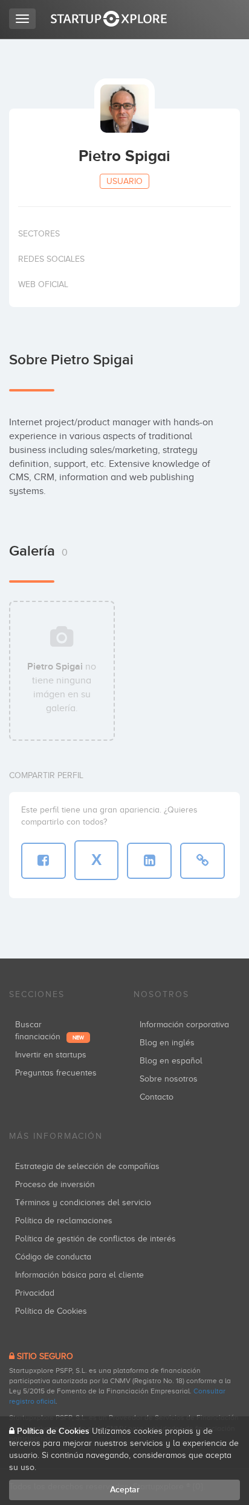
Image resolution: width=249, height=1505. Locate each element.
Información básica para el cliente (79, 1274)
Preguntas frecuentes (56, 1072)
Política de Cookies (51, 1311)
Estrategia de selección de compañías (87, 1166)
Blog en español (171, 1060)
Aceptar (125, 1489)
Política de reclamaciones (63, 1220)
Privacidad (34, 1292)
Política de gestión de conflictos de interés (95, 1238)
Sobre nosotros (169, 1078)
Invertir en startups (50, 1054)
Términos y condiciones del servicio (83, 1202)
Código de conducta (53, 1256)
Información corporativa (184, 1024)
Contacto (156, 1096)
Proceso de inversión (55, 1184)
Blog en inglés (167, 1042)
